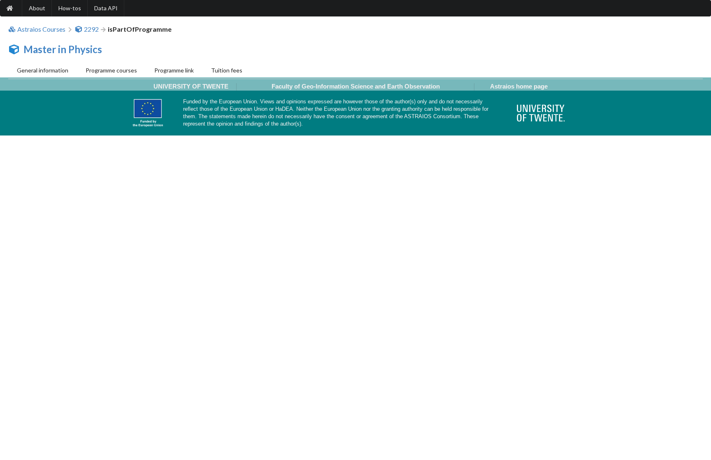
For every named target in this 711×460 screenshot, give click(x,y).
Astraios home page (519, 86)
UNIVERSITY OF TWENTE (190, 86)
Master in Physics (62, 49)
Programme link (174, 70)
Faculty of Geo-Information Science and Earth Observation (356, 86)
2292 (91, 29)
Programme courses (111, 70)
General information (42, 70)
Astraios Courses (41, 29)
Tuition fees (226, 70)
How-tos (69, 8)
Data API (106, 8)
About (37, 8)
